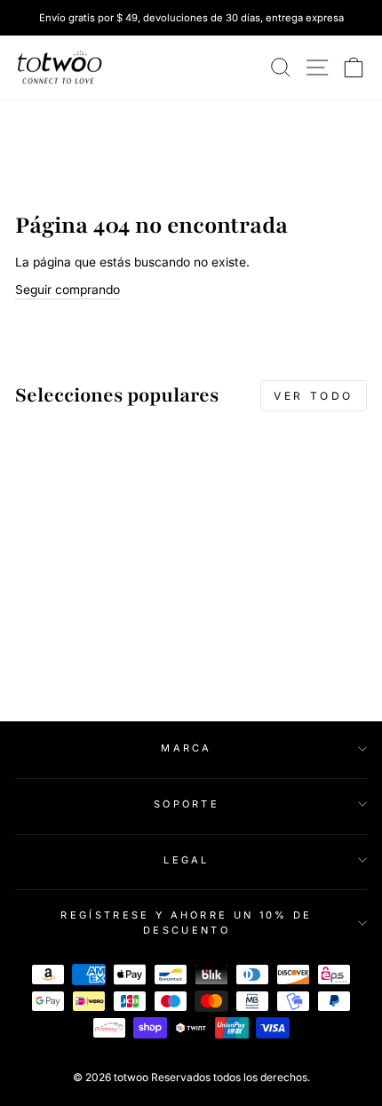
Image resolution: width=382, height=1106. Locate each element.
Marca (186, 748)
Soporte (186, 804)
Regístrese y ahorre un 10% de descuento (186, 922)
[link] (59, 67)
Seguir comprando (67, 289)
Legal (186, 860)
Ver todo (314, 395)
